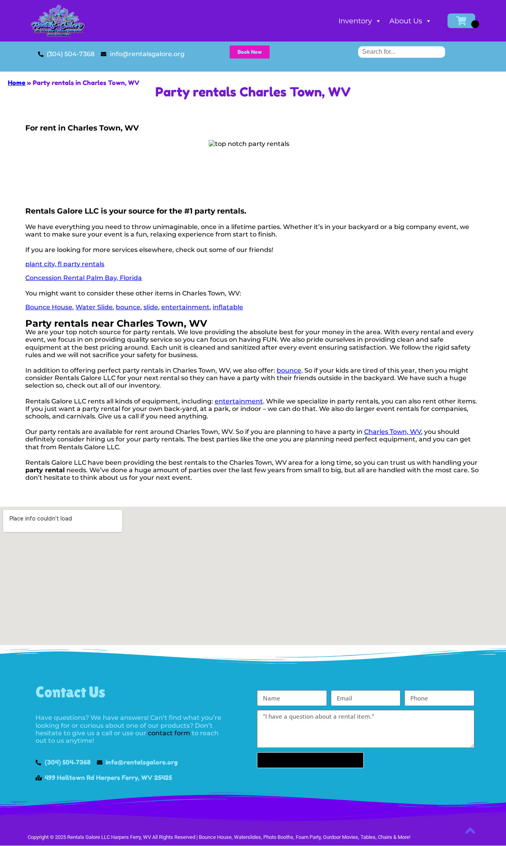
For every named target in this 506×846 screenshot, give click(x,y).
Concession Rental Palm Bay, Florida (83, 278)
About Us (405, 21)
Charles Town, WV (392, 431)
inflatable (228, 307)
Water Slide (94, 307)
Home (16, 83)
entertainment (185, 307)
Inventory (355, 21)
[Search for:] (401, 51)
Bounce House (48, 307)
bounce (128, 307)
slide (150, 307)
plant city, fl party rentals (64, 264)
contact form (169, 733)
